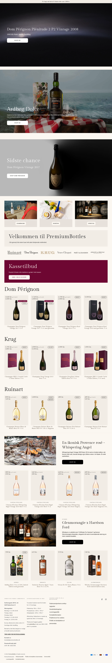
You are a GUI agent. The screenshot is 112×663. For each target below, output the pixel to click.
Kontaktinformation (55, 615)
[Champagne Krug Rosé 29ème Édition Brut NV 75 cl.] (69, 360)
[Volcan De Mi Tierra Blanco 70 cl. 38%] (69, 565)
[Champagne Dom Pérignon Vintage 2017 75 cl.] (16, 310)
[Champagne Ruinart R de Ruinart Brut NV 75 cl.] (96, 410)
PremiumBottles (12, 654)
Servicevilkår (47, 656)
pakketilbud (32, 624)
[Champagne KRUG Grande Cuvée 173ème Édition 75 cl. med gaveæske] (96, 360)
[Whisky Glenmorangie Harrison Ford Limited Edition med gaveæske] (96, 565)
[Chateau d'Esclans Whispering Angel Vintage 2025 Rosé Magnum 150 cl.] (69, 485)
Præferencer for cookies (56, 618)
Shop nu (72, 462)
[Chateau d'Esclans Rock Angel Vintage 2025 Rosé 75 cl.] (43, 485)
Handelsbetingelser (55, 609)
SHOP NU (17, 40)
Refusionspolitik (19, 656)
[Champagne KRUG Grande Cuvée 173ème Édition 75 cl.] (16, 360)
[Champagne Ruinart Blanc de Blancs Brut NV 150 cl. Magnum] (43, 410)
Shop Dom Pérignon (17, 175)
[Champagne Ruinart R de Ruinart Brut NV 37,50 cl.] (69, 410)
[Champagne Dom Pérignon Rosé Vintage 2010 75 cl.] (69, 310)
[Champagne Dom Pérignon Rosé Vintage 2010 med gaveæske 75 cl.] (96, 310)
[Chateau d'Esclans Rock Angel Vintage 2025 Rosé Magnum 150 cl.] (96, 485)
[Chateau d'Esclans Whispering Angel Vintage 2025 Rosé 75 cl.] (16, 485)
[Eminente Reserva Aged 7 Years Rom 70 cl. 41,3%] (43, 565)
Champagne (21, 223)
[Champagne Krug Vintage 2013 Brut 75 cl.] (43, 360)
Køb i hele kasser (19, 277)
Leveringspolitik (54, 612)
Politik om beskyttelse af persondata (33, 656)
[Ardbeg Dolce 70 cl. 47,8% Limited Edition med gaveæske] (16, 565)
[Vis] (20, 210)
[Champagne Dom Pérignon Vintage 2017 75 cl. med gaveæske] (43, 310)
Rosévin (56, 223)
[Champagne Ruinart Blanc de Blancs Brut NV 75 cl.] (16, 410)
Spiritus (91, 223)
